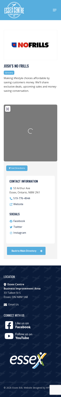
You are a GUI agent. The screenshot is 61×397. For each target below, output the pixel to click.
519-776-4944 (21, 198)
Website (18, 204)
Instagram (19, 232)
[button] (54, 10)
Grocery (9, 72)
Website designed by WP (37, 387)
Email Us (13, 304)
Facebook (19, 221)
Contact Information (23, 181)
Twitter (17, 227)
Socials (14, 214)
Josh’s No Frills (16, 66)
